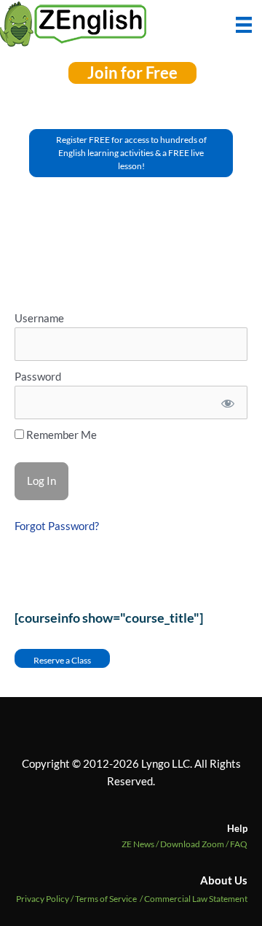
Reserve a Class (62, 660)
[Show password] (226, 402)
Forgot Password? (57, 526)
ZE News (141, 844)
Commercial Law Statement (195, 898)
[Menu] (244, 23)
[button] (132, 73)
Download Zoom (195, 844)
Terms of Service (106, 898)
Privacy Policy (42, 898)
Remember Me (60, 435)
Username (39, 318)
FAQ (238, 844)
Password (38, 376)
